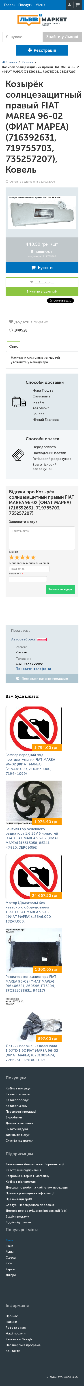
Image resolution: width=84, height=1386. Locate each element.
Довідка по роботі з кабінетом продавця (37, 1187)
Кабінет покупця (18, 1088)
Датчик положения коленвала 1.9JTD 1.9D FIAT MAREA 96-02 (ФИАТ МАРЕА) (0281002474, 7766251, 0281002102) (32, 1053)
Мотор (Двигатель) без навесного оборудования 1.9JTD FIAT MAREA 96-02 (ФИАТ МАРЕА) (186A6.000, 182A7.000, (29, 912)
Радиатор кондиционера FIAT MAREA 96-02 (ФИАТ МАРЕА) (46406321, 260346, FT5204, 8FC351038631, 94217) (31, 984)
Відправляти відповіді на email (29, 563)
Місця (40, 5)
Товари (9, 5)
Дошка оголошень (19, 1123)
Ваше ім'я (16, 573)
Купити (44, 267)
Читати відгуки (17, 1129)
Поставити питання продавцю (44, 679)
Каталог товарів (18, 1094)
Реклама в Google (19, 1339)
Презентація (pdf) (19, 1199)
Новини (11, 1322)
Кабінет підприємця (21, 1182)
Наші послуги (16, 1333)
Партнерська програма (23, 1345)
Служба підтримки (19, 1141)
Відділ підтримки (18, 1222)
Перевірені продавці (21, 1112)
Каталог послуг (17, 1100)
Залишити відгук (60, 589)
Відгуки (21, 330)
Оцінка (13, 551)
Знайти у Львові (62, 36)
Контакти (13, 1351)
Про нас (12, 1316)
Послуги (25, 5)
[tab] (13, 347)
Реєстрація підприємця (23, 1170)
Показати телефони (33, 669)
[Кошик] (78, 4)
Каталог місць (16, 1106)
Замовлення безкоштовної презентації (35, 1164)
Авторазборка (23, 639)
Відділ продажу (17, 1216)
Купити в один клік (42, 291)
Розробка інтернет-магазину (27, 1176)
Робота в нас (16, 1328)
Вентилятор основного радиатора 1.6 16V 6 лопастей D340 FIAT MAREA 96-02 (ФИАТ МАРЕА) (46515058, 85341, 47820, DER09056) (32, 838)
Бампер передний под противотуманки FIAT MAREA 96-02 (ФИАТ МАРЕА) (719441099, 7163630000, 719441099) (30, 764)
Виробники (14, 1117)
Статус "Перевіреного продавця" (31, 1205)
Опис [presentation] (13, 346)
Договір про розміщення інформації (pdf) (36, 1211)
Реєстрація (45, 50)
